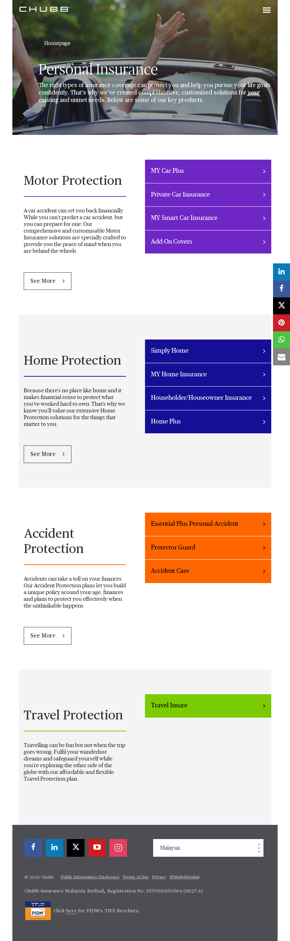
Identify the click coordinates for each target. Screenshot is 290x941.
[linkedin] (54, 848)
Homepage (57, 43)
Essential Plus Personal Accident (194, 524)
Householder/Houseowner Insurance (201, 398)
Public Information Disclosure (90, 877)
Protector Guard (173, 547)
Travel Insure (169, 705)
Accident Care (170, 571)
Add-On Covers (171, 242)
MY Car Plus (167, 171)
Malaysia (170, 848)
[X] (76, 848)
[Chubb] (44, 9)
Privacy (159, 877)
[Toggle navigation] (267, 10)
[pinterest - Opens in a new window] (281, 322)
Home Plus (166, 421)
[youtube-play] (97, 848)
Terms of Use (136, 877)
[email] (281, 356)
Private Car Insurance (180, 195)
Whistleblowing (184, 877)
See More (43, 281)
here (71, 910)
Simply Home (169, 351)
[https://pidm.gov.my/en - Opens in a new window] (38, 910)
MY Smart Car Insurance (184, 218)
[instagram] (118, 848)
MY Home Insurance (179, 374)
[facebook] (33, 848)
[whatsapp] (281, 339)
